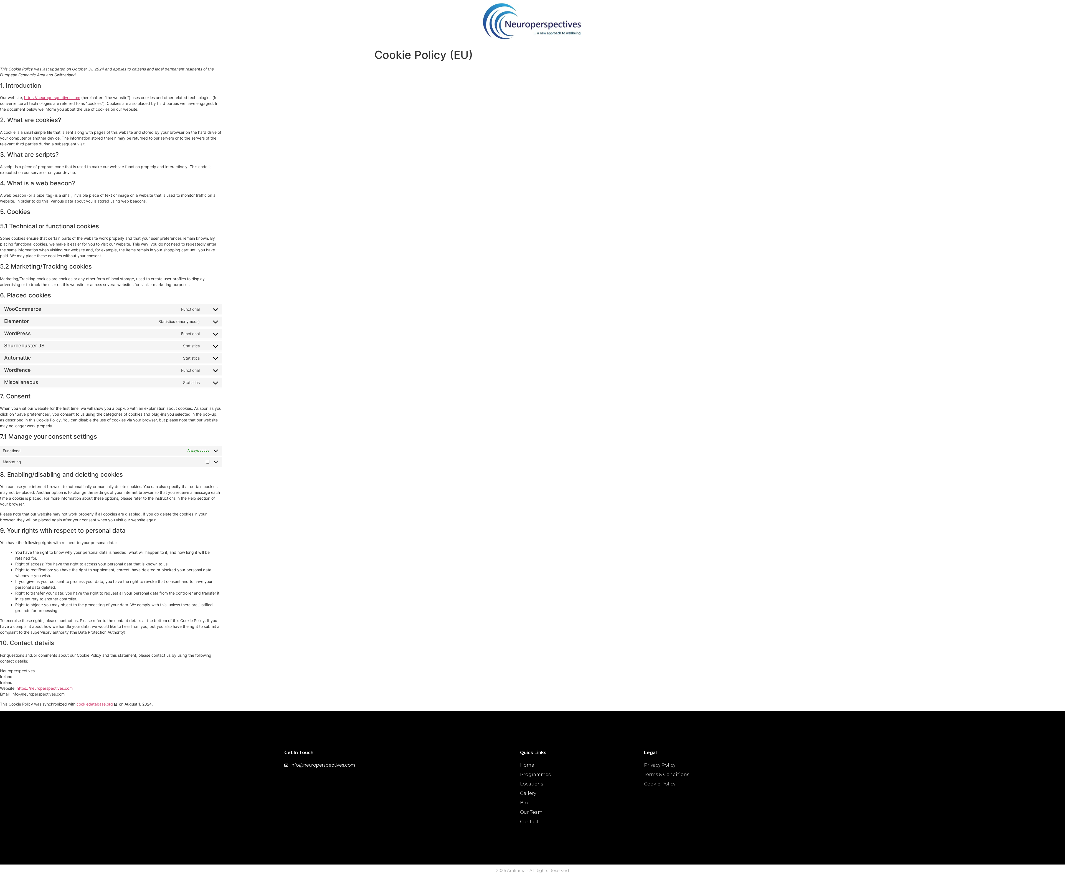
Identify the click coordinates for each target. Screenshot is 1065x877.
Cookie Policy (659, 784)
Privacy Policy (659, 765)
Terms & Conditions (666, 774)
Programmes (535, 774)
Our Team (531, 812)
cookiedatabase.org (95, 704)
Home (527, 765)
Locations (531, 784)
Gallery (528, 793)
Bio (524, 802)
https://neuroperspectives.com (52, 97)
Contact (529, 821)
